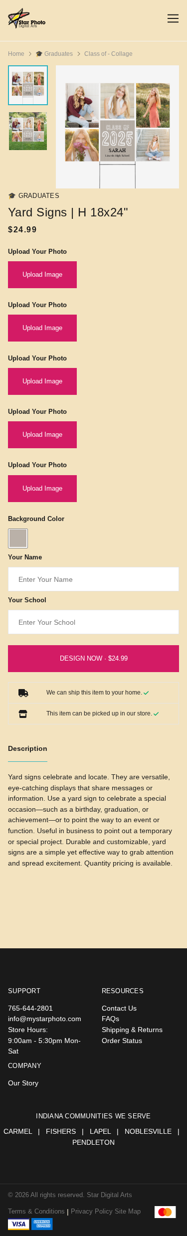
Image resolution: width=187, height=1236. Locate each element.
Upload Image (42, 274)
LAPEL (100, 1131)
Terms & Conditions (36, 1211)
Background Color (36, 519)
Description (27, 748)
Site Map (128, 1211)
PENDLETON (93, 1142)
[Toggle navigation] (171, 18)
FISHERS (61, 1131)
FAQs (110, 1019)
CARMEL (17, 1131)
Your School (27, 600)
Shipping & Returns (132, 1030)
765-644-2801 (30, 1008)
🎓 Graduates (54, 53)
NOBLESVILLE (148, 1131)
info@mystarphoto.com (44, 1019)
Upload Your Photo (37, 251)
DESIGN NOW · (84, 658)
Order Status (122, 1041)
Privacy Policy (93, 1211)
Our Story (23, 1083)
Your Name (25, 557)
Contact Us (119, 1008)
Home (16, 53)
